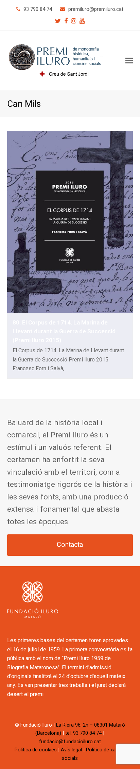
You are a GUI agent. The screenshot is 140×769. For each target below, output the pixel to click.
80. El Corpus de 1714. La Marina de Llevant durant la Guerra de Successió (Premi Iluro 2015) (64, 331)
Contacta (70, 545)
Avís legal (71, 750)
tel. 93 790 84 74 (83, 733)
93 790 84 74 (37, 9)
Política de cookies (36, 750)
